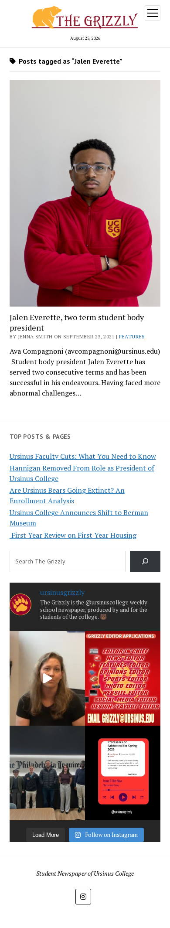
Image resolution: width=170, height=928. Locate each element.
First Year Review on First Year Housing (73, 535)
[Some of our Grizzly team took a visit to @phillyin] (47, 773)
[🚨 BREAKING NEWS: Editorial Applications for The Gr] (122, 678)
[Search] (145, 561)
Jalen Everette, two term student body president (77, 322)
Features (132, 336)
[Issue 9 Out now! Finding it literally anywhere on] (122, 773)
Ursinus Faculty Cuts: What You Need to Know (83, 456)
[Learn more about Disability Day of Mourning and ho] (47, 678)
